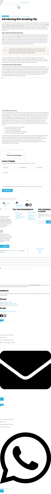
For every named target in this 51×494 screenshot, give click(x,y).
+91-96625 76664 (7, 302)
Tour (1, 256)
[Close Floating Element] (2, 320)
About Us (2, 261)
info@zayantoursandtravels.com (8, 311)
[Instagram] (30, 205)
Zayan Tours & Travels (14, 250)
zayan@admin (26, 16)
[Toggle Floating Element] (2, 399)
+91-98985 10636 (14, 305)
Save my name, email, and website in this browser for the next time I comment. (22, 186)
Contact (2, 266)
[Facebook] (27, 205)
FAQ (1, 263)
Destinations (3, 258)
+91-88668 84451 (12, 303)
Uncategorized (5, 16)
